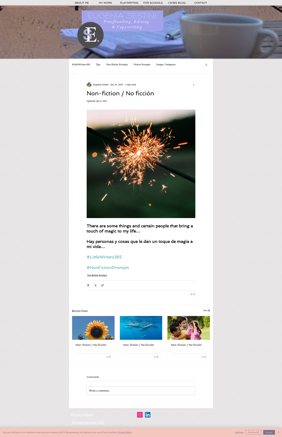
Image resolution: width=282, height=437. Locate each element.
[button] (206, 64)
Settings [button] (239, 432)
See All (206, 310)
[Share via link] (102, 285)
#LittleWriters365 (81, 64)
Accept (269, 432)
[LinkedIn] (147, 414)
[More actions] (193, 84)
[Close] (278, 432)
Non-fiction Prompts (117, 64)
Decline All (253, 432)
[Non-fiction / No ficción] (93, 328)
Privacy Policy (125, 432)
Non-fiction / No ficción (91, 344)
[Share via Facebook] (88, 285)
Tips (98, 64)
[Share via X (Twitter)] (95, 285)
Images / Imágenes (166, 64)
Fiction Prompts (142, 64)
